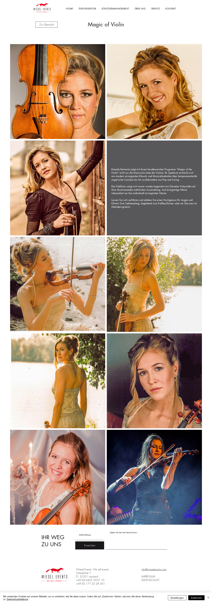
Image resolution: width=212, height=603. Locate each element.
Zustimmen (196, 597)
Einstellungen (177, 597)
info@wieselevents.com (154, 569)
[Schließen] (208, 598)
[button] (155, 9)
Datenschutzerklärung (17, 599)
